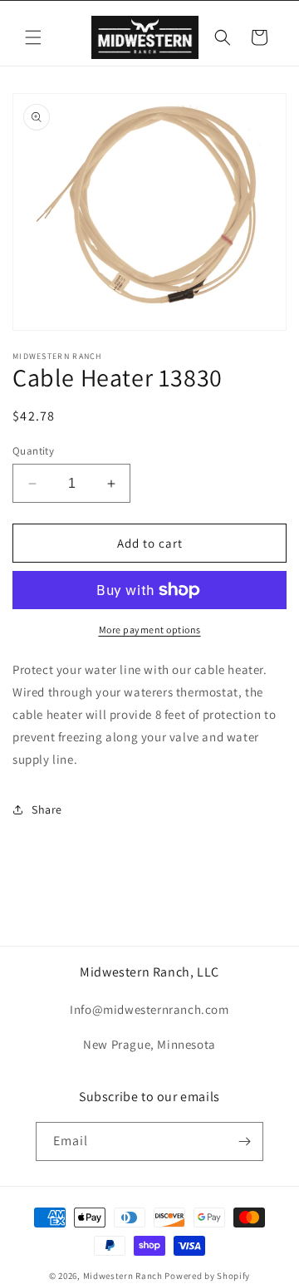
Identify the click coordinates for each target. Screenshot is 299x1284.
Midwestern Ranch (123, 1276)
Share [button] (47, 809)
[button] (33, 37)
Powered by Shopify (207, 1276)
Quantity (33, 451)
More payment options (150, 629)
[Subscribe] (244, 1141)
